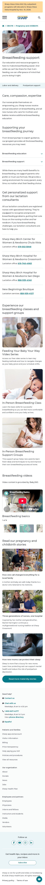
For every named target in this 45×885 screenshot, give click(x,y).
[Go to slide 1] (10, 528)
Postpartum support (31, 85)
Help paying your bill (11, 751)
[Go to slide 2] (27, 528)
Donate (5, 776)
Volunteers (6, 827)
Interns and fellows (10, 809)
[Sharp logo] (22, 17)
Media (4, 818)
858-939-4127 (27, 293)
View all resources (10, 760)
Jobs (4, 785)
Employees (7, 801)
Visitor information (10, 738)
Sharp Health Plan (10, 789)
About (4, 772)
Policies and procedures (12, 755)
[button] (4, 17)
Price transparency (10, 747)
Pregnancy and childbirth (27, 26)
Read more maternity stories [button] (22, 679)
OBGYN (10, 26)
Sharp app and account (12, 734)
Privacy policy (8, 880)
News (4, 780)
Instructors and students (12, 814)
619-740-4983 (25, 263)
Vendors (5, 822)
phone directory (16, 717)
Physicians (6, 805)
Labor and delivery (10, 85)
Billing (5, 743)
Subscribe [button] (22, 863)
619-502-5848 (24, 247)
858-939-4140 (25, 280)
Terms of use (22, 880)
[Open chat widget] (39, 879)
